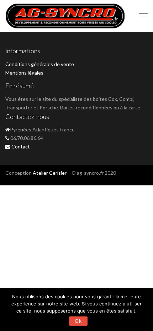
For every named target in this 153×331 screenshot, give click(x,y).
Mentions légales (24, 73)
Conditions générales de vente (39, 64)
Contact (20, 146)
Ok (78, 321)
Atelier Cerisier (50, 173)
